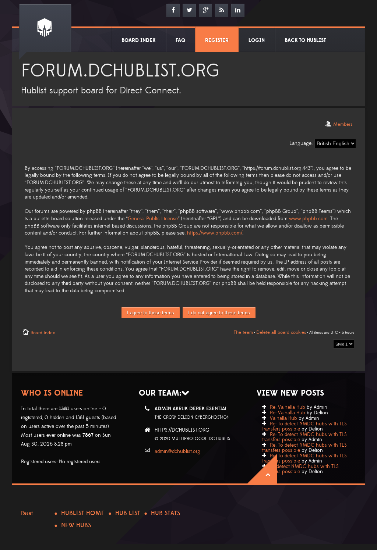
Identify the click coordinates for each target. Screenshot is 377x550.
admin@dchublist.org (177, 451)
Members (342, 124)
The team (243, 332)
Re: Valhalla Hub (287, 407)
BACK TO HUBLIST (305, 40)
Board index (43, 333)
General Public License (153, 218)
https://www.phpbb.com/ (214, 233)
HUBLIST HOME (83, 513)
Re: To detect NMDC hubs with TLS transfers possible (304, 426)
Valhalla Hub (283, 418)
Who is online (52, 393)
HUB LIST (127, 513)
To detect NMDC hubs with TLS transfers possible (300, 469)
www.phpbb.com (308, 218)
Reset (27, 513)
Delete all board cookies (281, 332)
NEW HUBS (76, 525)
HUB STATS (165, 513)
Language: (301, 143)
